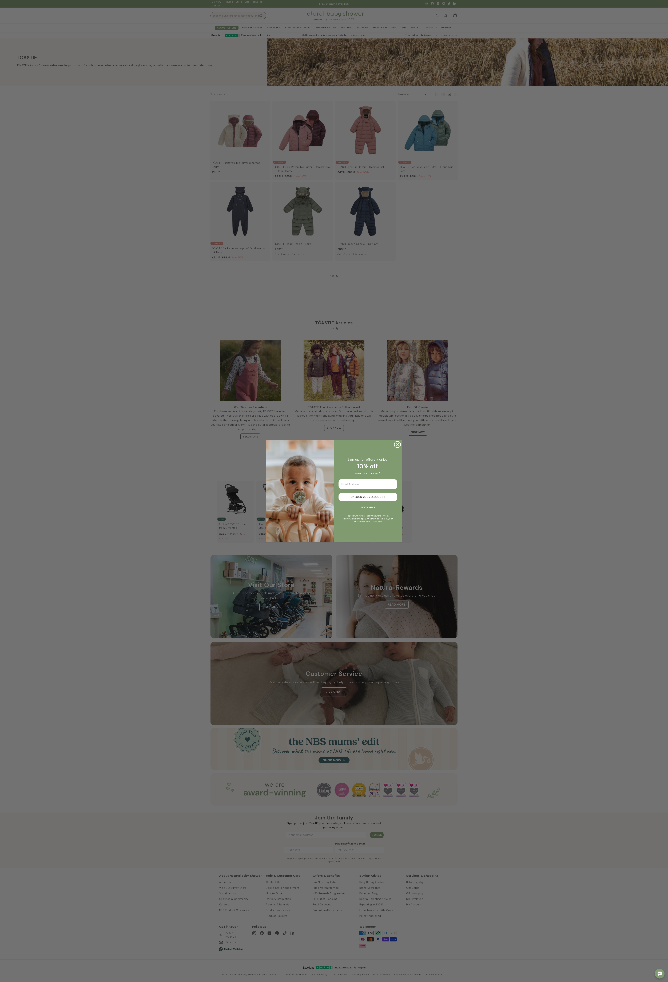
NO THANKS (368, 507)
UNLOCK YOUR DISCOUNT (368, 497)
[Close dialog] (397, 444)
